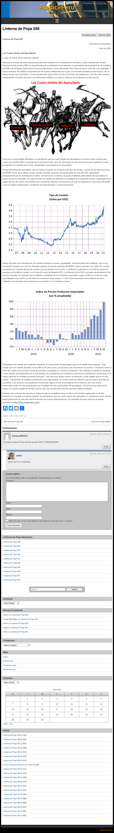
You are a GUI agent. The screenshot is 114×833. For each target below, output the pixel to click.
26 (86, 714)
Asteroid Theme (106, 830)
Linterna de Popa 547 (11, 576)
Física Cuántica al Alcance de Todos (18, 765)
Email (9, 509)
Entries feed (8, 661)
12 (86, 704)
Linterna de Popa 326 (11, 760)
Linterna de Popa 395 (11, 799)
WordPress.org (9, 669)
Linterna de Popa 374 (11, 815)
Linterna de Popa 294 (11, 735)
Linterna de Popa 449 (11, 773)
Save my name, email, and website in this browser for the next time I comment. (41, 521)
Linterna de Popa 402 (11, 790)
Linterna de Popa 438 (11, 782)
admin (93, 35)
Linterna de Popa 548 (11, 571)
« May (5, 724)
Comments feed (9, 665)
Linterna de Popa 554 (11, 546)
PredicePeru (57, 7)
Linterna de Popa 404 (11, 807)
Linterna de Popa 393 (11, 777)
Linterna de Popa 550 (11, 563)
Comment (10, 481)
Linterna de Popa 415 (11, 811)
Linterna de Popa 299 (21, 28)
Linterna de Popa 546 (11, 580)
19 (86, 709)
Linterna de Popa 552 (11, 554)
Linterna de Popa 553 (11, 550)
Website (9, 515)
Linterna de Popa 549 (11, 567)
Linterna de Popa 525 (11, 752)
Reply (106, 447)
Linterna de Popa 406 (11, 786)
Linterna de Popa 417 (11, 794)
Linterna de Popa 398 (11, 803)
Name (9, 503)
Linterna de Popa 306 (11, 748)
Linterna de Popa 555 (11, 542)
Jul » (11, 724)
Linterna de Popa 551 (11, 559)
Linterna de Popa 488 (11, 739)
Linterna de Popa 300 (99, 422)
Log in (5, 657)
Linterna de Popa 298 (14, 422)
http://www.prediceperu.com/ (26, 402)
